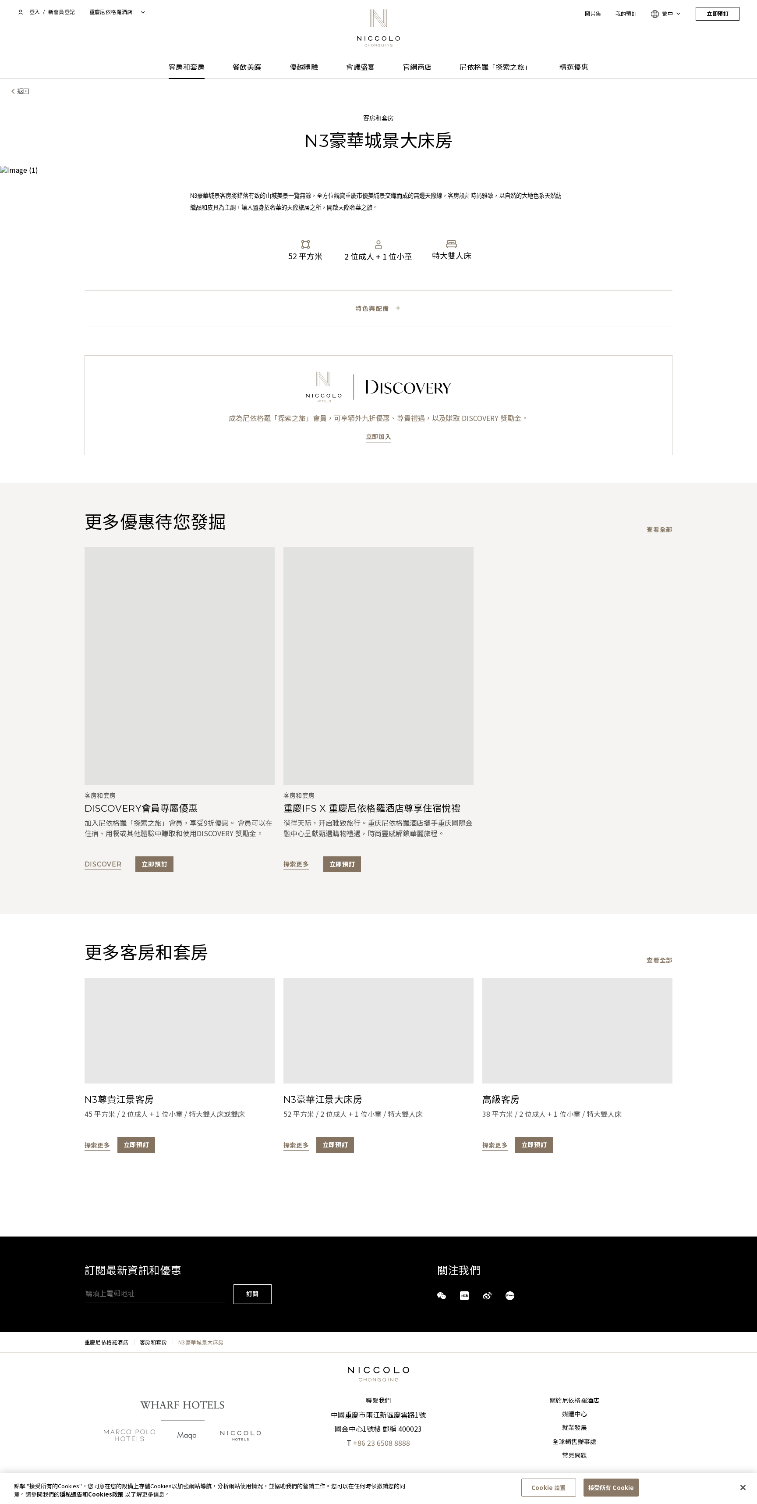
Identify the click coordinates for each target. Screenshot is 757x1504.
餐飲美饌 (247, 67)
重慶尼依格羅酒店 (107, 1342)
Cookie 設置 (548, 1487)
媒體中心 (574, 1414)
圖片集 (593, 14)
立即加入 (379, 437)
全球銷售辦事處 (574, 1442)
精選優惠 (573, 67)
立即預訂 (718, 14)
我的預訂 (626, 14)
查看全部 (659, 529)
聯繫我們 (378, 1400)
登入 (35, 12)
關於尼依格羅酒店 (574, 1400)
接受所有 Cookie (611, 1487)
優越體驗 (304, 67)
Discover (103, 864)
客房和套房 (187, 67)
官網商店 (417, 67)
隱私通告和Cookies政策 (92, 1494)
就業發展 (574, 1428)
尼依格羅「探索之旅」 (495, 67)
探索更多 (296, 864)
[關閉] (743, 1487)
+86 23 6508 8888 (381, 1442)
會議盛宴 (360, 67)
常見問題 (574, 1455)
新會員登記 (61, 12)
